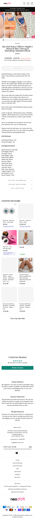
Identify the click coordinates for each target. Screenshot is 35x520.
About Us (17, 477)
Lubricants (17, 471)
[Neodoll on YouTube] (17, 453)
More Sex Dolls (17, 466)
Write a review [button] (17, 368)
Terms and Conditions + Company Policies (17, 486)
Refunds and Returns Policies (17, 489)
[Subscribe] (30, 447)
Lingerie (17, 474)
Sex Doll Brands (17, 463)
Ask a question (17, 188)
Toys (17, 468)
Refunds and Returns (17, 184)
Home (17, 43)
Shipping (14, 60)
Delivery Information (17, 180)
